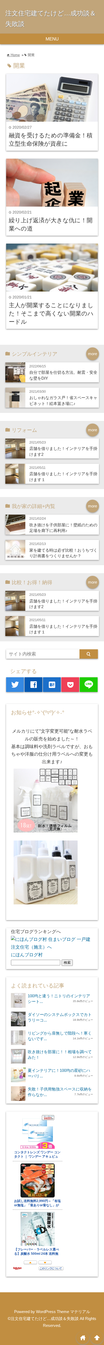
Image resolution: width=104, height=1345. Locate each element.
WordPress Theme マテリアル (63, 1311)
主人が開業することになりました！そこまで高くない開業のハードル (51, 313)
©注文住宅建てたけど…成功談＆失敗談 (43, 1318)
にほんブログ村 (27, 954)
